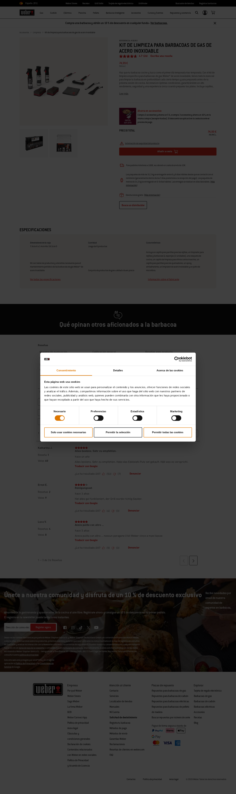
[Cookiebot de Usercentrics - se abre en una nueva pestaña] (177, 359)
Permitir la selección (118, 432)
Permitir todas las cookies (167, 432)
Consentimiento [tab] (66, 370)
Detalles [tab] (118, 370)
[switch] (98, 418)
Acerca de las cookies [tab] (170, 370)
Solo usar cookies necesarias (68, 432)
